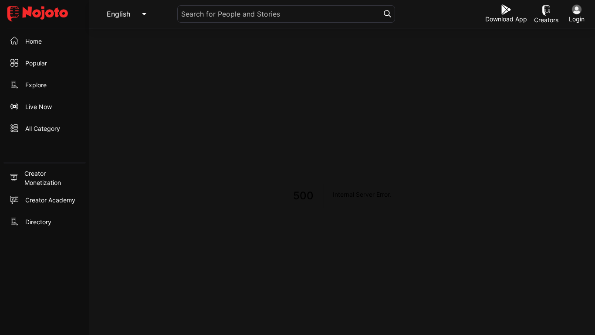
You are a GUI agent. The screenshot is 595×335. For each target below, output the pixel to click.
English (118, 14)
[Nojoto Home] (44, 14)
